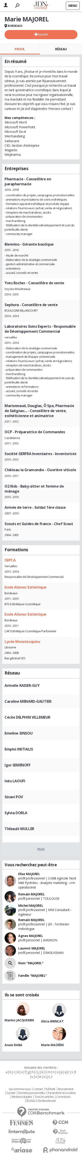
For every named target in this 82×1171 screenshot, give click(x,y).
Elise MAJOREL (29, 874)
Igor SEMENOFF (18, 765)
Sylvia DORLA (16, 812)
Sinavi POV (14, 796)
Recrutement (65, 1089)
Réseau (61, 49)
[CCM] (60, 1123)
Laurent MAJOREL (31, 948)
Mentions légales (22, 1096)
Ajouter (43, 34)
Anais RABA (13, 1045)
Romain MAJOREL (31, 894)
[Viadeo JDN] (60, 1141)
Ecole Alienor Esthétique (25, 587)
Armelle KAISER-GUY (22, 685)
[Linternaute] (21, 1132)
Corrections (63, 1096)
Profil (20, 49)
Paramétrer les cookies (62, 1093)
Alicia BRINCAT (52, 1021)
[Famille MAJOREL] (10, 975)
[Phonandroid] (60, 1150)
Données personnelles (31, 1093)
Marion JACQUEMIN (19, 1020)
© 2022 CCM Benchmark (41, 1101)
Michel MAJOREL (30, 905)
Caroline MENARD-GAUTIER (28, 701)
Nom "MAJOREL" (31, 963)
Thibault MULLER (19, 828)
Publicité (50, 1089)
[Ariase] (21, 1149)
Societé (11, 1093)
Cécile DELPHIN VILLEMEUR (27, 717)
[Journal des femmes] (21, 1123)
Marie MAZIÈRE (52, 1045)
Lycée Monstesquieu (22, 641)
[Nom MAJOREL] (10, 963)
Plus (40, 849)
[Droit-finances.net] (60, 1132)
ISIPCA (10, 560)
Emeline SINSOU (19, 733)
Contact (38, 1089)
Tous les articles (44, 1096)
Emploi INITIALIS (19, 749)
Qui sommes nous (20, 1089)
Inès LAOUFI (15, 780)
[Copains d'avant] (21, 1141)
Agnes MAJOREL (30, 936)
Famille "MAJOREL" (32, 975)
